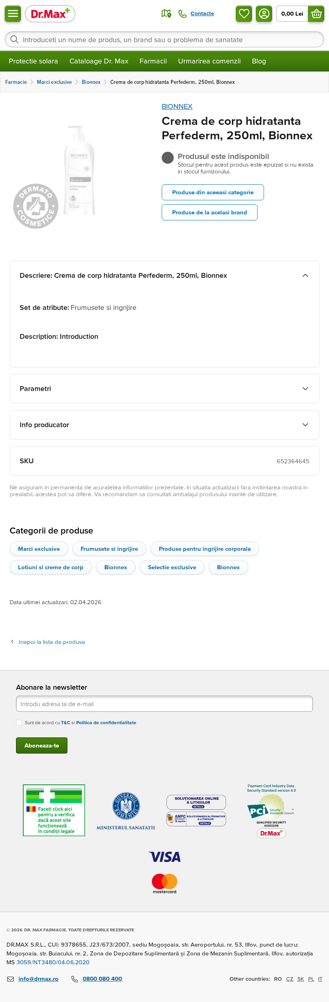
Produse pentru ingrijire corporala (205, 548)
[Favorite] (244, 14)
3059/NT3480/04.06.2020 (52, 962)
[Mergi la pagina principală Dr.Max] (50, 13)
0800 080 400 (102, 978)
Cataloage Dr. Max (98, 61)
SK (300, 979)
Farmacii (153, 61)
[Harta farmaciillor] (166, 13)
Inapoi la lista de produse (52, 641)
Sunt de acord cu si (80, 722)
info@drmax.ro (38, 978)
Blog (259, 61)
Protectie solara (33, 61)
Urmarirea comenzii (209, 61)
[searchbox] (164, 39)
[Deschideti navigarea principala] (13, 14)
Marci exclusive (39, 548)
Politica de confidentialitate (106, 722)
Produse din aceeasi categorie (213, 192)
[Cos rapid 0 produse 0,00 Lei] (316, 14)
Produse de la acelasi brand (209, 212)
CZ (289, 979)
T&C (65, 722)
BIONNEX (177, 106)
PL (311, 979)
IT (320, 979)
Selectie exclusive (172, 567)
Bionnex (115, 567)
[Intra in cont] (264, 14)
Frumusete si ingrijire (109, 548)
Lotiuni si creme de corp (50, 567)
